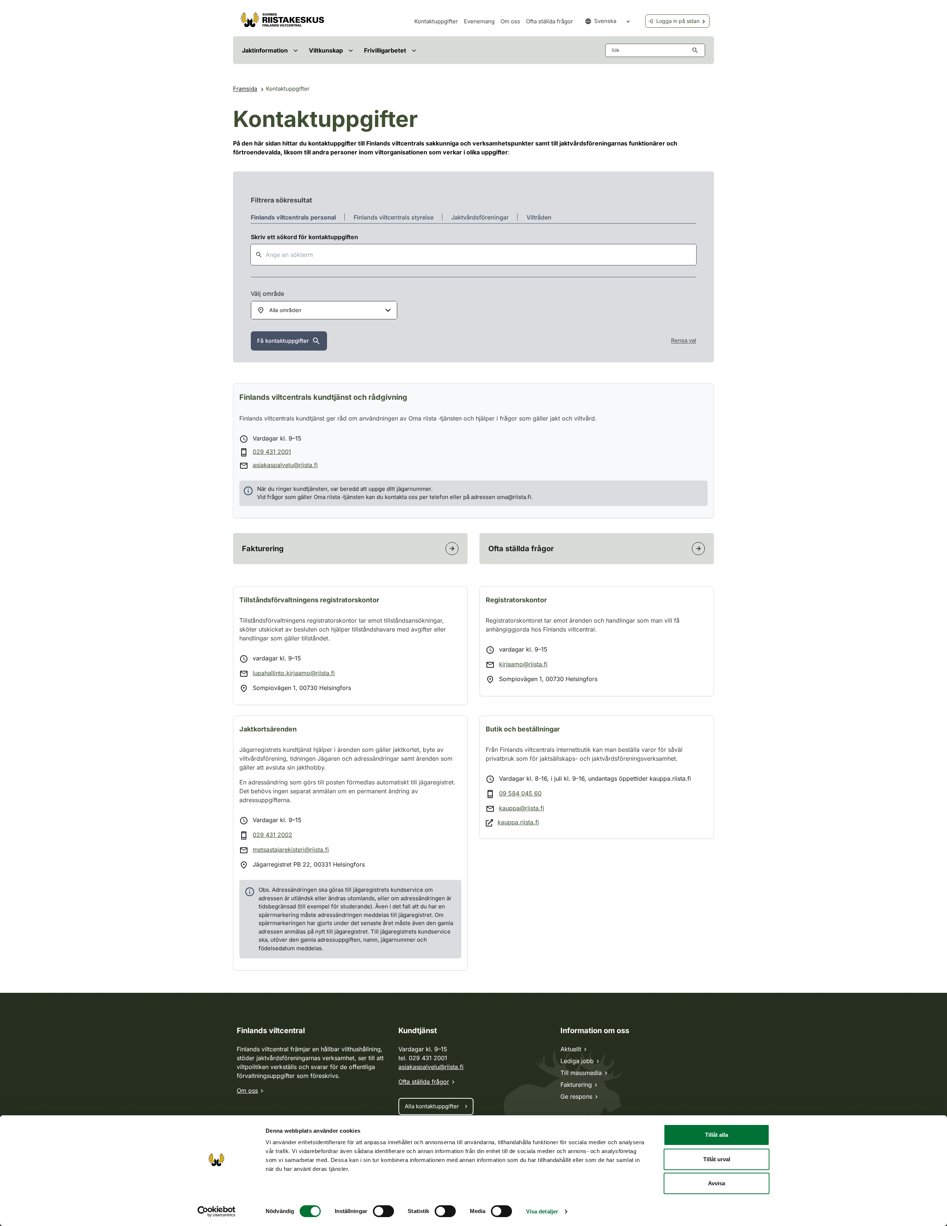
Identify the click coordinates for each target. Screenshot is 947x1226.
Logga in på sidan (678, 21)
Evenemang (479, 21)
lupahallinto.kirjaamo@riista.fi (294, 673)
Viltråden (539, 217)
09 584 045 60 (520, 793)
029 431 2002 (272, 834)
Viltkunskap (326, 50)
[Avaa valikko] (295, 50)
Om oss (510, 21)
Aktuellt (570, 1049)
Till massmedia (581, 1072)
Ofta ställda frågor (549, 21)
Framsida (245, 88)
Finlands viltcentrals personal (293, 217)
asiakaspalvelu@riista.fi (285, 465)
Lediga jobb (577, 1061)
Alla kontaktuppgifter (432, 1106)
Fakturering (576, 1084)
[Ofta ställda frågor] (698, 548)
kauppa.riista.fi (518, 822)
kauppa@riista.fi (521, 808)
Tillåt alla (716, 1135)
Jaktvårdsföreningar (480, 217)
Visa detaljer (542, 1211)
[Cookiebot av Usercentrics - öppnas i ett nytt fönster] (216, 1211)
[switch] (383, 1211)
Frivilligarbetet (385, 50)
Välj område (267, 293)
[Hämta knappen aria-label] (696, 50)
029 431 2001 (272, 451)
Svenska (605, 20)
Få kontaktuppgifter (283, 340)
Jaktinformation (265, 50)
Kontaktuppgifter (436, 21)
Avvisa (716, 1183)
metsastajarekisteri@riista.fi (291, 849)
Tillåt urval (716, 1159)
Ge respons (576, 1096)
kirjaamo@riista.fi (523, 664)
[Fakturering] (452, 548)
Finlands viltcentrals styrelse (394, 217)
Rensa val (683, 340)
